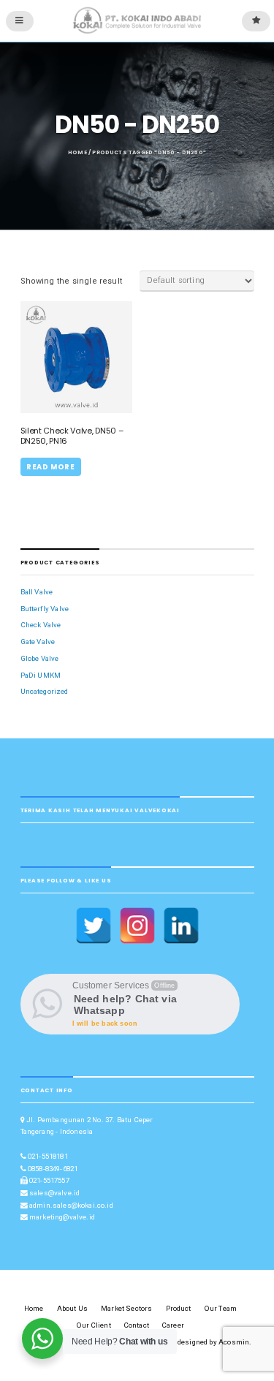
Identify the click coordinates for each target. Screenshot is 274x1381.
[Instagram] (137, 925)
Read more (50, 467)
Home (77, 152)
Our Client (94, 1325)
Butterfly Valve (44, 609)
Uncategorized (44, 691)
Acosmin (233, 1342)
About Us (72, 1308)
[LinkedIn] (181, 925)
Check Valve (40, 625)
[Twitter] (93, 925)
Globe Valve (39, 658)
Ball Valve (36, 592)
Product (178, 1308)
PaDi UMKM (40, 675)
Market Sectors (126, 1308)
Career (173, 1325)
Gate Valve (38, 641)
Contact (136, 1325)
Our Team (221, 1308)
